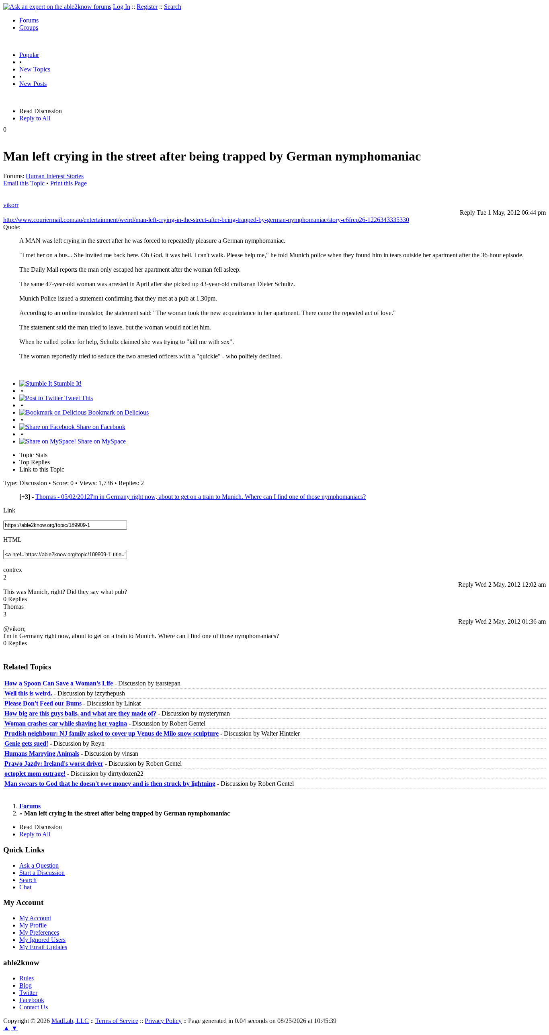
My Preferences (39, 932)
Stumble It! (67, 383)
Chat (25, 887)
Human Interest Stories (55, 176)
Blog (25, 985)
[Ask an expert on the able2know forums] (57, 6)
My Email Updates (43, 946)
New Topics (34, 69)
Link (9, 510)
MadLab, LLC (70, 1020)
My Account (35, 918)
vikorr (10, 204)
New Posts (33, 83)
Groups (28, 27)
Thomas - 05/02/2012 (200, 496)
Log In (121, 6)
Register (147, 6)
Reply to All (34, 118)
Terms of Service (116, 1020)
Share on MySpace (101, 441)
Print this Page (68, 183)
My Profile (33, 925)
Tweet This (78, 397)
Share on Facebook (100, 426)
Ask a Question (39, 865)
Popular (29, 54)
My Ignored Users (42, 939)
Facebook (31, 999)
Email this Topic (24, 183)
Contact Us (33, 1007)
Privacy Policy (163, 1020)
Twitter (28, 992)
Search (172, 6)
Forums (29, 20)
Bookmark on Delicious (117, 412)
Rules (26, 978)
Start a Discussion (42, 872)
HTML (12, 539)
